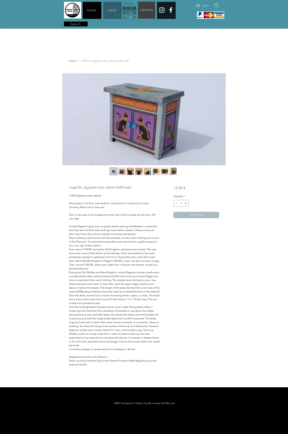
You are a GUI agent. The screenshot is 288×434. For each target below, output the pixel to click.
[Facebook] (170, 10)
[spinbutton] (181, 203)
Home (72, 61)
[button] (216, 5)
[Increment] (186, 203)
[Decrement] (176, 203)
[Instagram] (162, 10)
